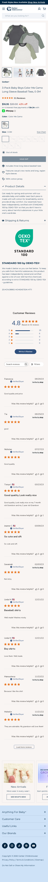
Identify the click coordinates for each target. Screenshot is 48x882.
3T (6, 146)
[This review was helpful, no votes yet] (36, 403)
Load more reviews (24, 747)
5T (19, 146)
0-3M (6, 140)
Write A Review (25, 351)
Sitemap (39, 860)
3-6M (14, 140)
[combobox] (24, 16)
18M (35, 140)
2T (43, 140)
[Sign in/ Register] (39, 8)
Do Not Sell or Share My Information (18, 865)
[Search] (43, 16)
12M (29, 140)
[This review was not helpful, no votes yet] (41, 403)
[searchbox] (14, 364)
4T (12, 146)
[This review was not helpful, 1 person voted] (41, 515)
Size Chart (41, 132)
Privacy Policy (8, 860)
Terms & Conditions (25, 860)
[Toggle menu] (3, 8)
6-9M (22, 140)
